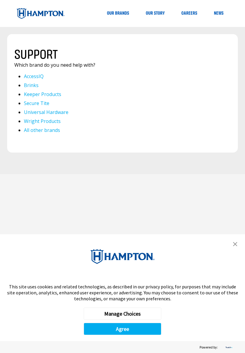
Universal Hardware (46, 112)
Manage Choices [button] (122, 313)
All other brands (42, 130)
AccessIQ (34, 76)
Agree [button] (122, 328)
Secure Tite (36, 103)
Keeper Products (42, 94)
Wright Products (42, 121)
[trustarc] (228, 347)
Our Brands (118, 13)
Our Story (155, 13)
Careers (189, 13)
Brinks (31, 85)
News (218, 13)
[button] (235, 244)
